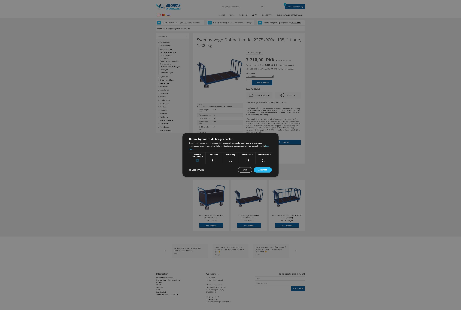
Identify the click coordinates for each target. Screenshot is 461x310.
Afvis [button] (245, 170)
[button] (196, 170)
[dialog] (230, 155)
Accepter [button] (262, 170)
